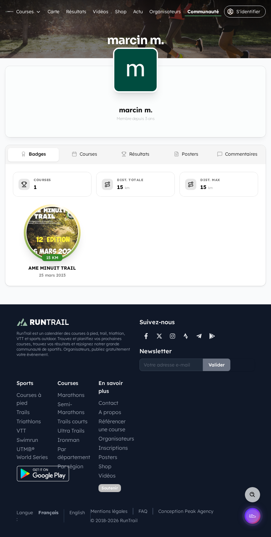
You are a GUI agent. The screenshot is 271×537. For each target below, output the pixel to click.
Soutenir (109, 487)
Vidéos (100, 12)
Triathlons (29, 421)
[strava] (185, 336)
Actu (138, 12)
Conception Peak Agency (185, 511)
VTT (21, 430)
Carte (53, 12)
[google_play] (212, 336)
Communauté (203, 12)
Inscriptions (113, 447)
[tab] (33, 155)
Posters (107, 457)
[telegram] (199, 336)
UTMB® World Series (32, 453)
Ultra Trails (71, 430)
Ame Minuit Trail (52, 268)
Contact (108, 403)
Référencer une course (112, 425)
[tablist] (135, 154)
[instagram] (172, 336)
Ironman (68, 440)
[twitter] (159, 336)
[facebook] (146, 336)
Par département (74, 453)
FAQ (142, 511)
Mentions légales (109, 511)
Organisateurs (165, 12)
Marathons (71, 395)
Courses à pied (29, 399)
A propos (109, 412)
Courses (25, 12)
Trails (23, 412)
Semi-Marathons (71, 408)
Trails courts (73, 421)
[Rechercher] (252, 495)
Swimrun (27, 440)
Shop (121, 12)
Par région (70, 466)
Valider (217, 365)
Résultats (76, 12)
